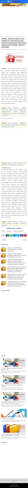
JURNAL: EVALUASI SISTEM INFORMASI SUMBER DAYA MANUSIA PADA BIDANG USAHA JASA (16, 255)
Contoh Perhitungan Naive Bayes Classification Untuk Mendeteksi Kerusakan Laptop (12, 402)
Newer (3, 239)
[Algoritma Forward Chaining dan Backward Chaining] (14, 383)
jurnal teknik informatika (18, 231)
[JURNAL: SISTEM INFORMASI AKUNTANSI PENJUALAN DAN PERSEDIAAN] (3, 249)
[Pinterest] (25, 235)
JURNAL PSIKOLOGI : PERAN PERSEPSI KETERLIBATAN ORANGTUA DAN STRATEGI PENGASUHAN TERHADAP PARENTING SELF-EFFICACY (17, 284)
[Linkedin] (21, 235)
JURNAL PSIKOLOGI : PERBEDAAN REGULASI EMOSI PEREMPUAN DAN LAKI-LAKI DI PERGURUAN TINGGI (14, 124)
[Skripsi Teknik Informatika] (14, 1)
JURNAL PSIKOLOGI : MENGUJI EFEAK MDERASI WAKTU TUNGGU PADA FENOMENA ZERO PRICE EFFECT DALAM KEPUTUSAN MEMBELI (16, 277)
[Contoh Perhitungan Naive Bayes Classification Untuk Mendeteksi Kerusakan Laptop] (14, 400)
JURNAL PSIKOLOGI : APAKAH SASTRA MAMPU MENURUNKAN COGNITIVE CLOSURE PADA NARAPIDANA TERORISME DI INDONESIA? (16, 269)
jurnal (4, 231)
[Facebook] (7, 235)
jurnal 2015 (10, 231)
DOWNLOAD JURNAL (14, 228)
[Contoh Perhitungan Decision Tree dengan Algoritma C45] (14, 366)
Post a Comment (23, 49)
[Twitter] (10, 235)
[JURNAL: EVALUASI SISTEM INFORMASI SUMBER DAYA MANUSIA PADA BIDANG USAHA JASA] (3, 255)
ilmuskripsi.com (16, 486)
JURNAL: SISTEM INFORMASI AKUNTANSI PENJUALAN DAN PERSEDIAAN (14, 249)
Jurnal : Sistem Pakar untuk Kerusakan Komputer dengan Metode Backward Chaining (13, 434)
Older (24, 239)
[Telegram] (14, 235)
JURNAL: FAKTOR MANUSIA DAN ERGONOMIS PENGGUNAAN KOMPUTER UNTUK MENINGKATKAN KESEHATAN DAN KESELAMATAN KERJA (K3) (16, 262)
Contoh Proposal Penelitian (8, 418)
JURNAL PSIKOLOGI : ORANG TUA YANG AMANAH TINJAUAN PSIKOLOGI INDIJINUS (14, 223)
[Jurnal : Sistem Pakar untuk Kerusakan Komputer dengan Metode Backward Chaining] (14, 432)
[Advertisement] (14, 21)
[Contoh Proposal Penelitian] (14, 417)
